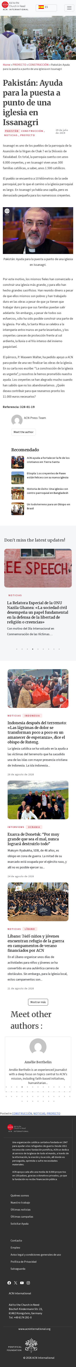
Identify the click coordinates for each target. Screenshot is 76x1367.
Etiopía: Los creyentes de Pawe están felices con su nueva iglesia (47, 475)
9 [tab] (59, 649)
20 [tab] (38, 1091)
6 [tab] (43, 649)
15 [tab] (11, 1091)
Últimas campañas (22, 1217)
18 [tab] (27, 1091)
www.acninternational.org (34, 1329)
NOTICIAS (59, 595)
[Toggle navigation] (69, 7)
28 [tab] (11, 1096)
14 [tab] (6, 1091)
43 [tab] (38, 1101)
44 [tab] (43, 1101)
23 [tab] (54, 1091)
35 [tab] (48, 1096)
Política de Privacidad (23, 1262)
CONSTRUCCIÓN (38, 65)
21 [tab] (43, 1091)
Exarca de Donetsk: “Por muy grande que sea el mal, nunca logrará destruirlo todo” (33, 839)
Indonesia (32, 716)
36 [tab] (54, 1096)
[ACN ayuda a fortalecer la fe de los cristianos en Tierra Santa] (17, 462)
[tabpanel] (38, 1064)
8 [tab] (54, 649)
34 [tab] (43, 1096)
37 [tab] (59, 1096)
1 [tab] (17, 649)
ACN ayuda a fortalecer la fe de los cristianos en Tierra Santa (48, 460)
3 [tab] (27, 649)
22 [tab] (48, 1091)
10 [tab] (54, 1087)
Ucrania (34, 827)
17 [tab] (22, 1091)
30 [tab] (22, 1096)
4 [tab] (32, 649)
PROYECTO (19, 65)
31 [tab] (27, 1096)
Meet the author (23, 432)
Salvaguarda (18, 1269)
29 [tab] (17, 1096)
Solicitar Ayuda (19, 1224)
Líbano (30, 929)
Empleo (15, 1248)
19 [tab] (32, 1091)
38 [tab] (64, 1096)
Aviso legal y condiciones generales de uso (36, 1255)
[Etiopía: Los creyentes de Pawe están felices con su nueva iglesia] (17, 478)
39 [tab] (70, 1096)
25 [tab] (64, 1091)
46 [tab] (54, 1101)
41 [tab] (27, 1101)
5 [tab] (38, 649)
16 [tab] (17, 1091)
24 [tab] (59, 1091)
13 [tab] (70, 1087)
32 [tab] (32, 1096)
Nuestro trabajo (20, 1203)
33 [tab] (38, 1096)
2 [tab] (22, 649)
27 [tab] (6, 1096)
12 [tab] (64, 1087)
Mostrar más (38, 1002)
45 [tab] (48, 1101)
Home (6, 65)
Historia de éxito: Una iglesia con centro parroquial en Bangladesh (47, 491)
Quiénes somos (20, 1196)
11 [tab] (59, 1087)
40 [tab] (22, 1101)
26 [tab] (70, 1091)
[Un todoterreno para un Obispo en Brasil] (17, 508)
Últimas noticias (21, 1210)
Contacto (16, 1241)
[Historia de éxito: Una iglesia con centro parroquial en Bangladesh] (17, 493)
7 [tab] (48, 649)
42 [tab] (32, 1101)
